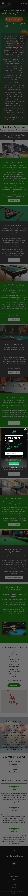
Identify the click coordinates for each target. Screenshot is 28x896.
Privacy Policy (13, 460)
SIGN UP (14, 463)
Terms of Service (19, 460)
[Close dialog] (25, 429)
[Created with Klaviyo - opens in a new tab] (14, 467)
